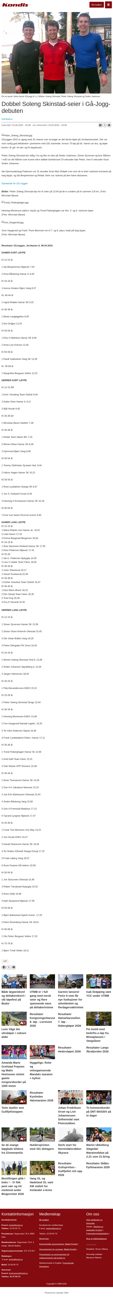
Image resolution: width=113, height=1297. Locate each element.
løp (5, 961)
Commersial (68, 1263)
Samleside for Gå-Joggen (15, 183)
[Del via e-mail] (109, 125)
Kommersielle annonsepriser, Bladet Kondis (58, 1244)
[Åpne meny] (108, 4)
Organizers (44, 1266)
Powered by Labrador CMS (56, 1293)
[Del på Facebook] (100, 125)
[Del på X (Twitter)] (105, 125)
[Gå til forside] (15, 5)
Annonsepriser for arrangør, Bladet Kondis (57, 1249)
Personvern (91, 1244)
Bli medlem (97, 5)
